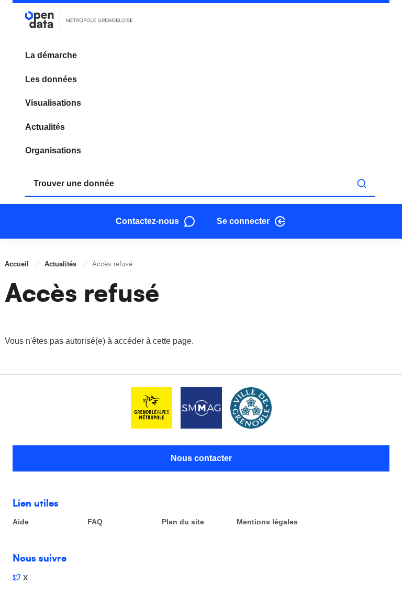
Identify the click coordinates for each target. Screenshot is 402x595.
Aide (21, 522)
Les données (51, 79)
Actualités (45, 126)
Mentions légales (267, 522)
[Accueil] (79, 19)
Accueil (17, 264)
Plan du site (183, 522)
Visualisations (53, 102)
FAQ (95, 522)
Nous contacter (201, 458)
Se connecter (243, 221)
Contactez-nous (147, 221)
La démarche (51, 55)
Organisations (53, 150)
